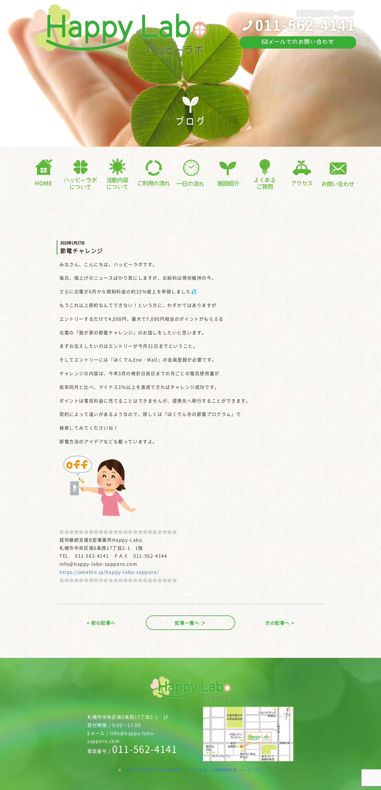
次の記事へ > (279, 622)
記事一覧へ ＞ (190, 622)
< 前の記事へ (101, 622)
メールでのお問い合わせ (301, 41)
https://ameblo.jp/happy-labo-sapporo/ (109, 571)
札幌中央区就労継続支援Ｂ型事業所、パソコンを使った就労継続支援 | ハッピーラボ (192, 769)
